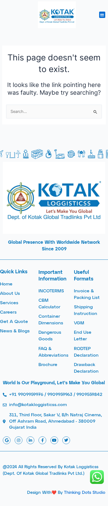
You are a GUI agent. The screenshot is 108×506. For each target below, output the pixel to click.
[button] (102, 15)
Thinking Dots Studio (84, 493)
